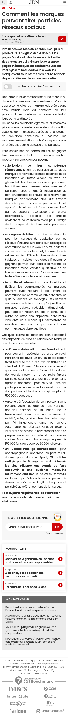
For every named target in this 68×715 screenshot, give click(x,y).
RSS (62, 667)
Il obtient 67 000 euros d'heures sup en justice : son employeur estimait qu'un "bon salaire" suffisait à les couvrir (33, 641)
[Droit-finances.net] (50, 696)
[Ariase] (18, 711)
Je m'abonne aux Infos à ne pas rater (37, 86)
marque (56, 96)
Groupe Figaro (51, 670)
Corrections (16, 670)
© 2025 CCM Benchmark (34, 673)
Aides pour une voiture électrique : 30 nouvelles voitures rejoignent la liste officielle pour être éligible (33, 618)
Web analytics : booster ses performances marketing (24, 573)
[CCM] (50, 689)
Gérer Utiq (34, 667)
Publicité (58, 660)
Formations (15, 548)
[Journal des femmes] (18, 689)
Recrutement (27, 664)
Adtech (13, 8)
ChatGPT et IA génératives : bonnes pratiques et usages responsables (29, 559)
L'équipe (33, 660)
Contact (14, 664)
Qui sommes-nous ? (16, 660)
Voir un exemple (54, 533)
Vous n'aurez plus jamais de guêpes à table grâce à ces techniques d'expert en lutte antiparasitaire (31, 630)
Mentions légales (32, 670)
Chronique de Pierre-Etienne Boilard (24, 36)
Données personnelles (47, 664)
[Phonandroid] (50, 711)
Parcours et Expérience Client (25, 585)
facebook (28, 443)
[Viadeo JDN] (50, 703)
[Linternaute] (18, 696)
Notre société (45, 660)
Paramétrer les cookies (15, 667)
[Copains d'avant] (18, 703)
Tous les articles (49, 667)
